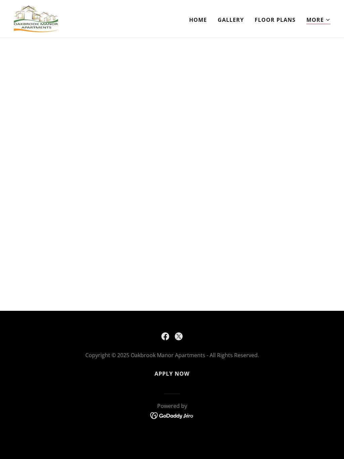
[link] (36, 18)
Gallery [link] (231, 20)
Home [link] (198, 20)
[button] (318, 20)
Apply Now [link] (172, 373)
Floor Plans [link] (275, 20)
